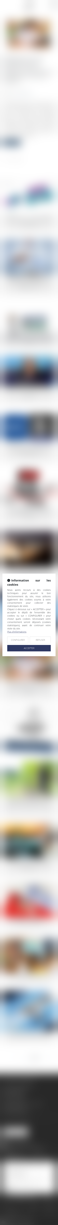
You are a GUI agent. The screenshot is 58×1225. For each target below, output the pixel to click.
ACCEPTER (29, 648)
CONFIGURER (18, 639)
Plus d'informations (16, 631)
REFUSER (40, 639)
